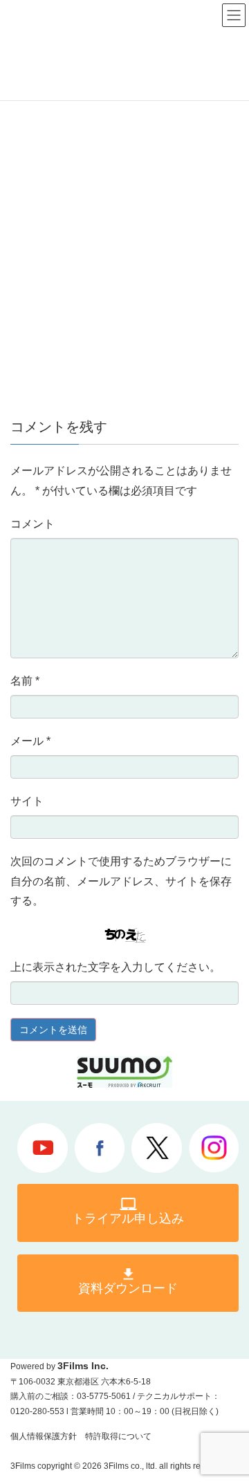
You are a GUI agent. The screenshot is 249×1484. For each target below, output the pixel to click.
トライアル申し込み (128, 1218)
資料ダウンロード (128, 1288)
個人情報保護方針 (43, 1436)
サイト (27, 801)
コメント (32, 524)
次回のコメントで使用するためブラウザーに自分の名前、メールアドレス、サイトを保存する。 (121, 881)
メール (30, 741)
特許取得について (118, 1436)
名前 (24, 681)
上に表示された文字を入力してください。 (115, 967)
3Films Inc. (83, 1365)
